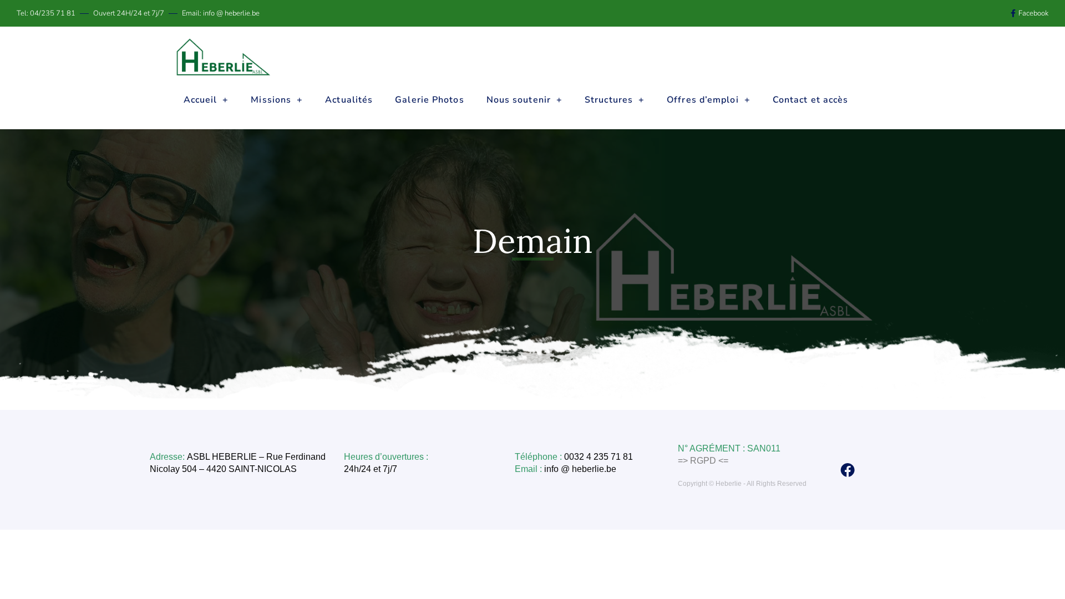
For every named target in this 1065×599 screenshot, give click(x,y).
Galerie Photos (429, 100)
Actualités (349, 100)
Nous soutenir (518, 100)
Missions (271, 100)
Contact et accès (811, 100)
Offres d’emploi (703, 100)
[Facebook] (847, 470)
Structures (609, 100)
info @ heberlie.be (581, 469)
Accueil (200, 100)
